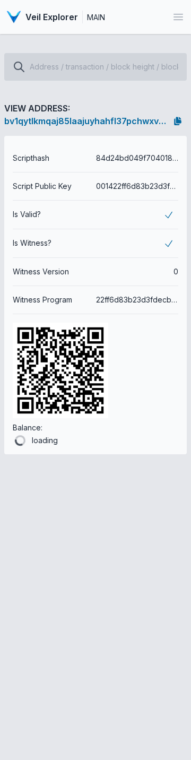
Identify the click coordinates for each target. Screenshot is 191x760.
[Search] (19, 66)
